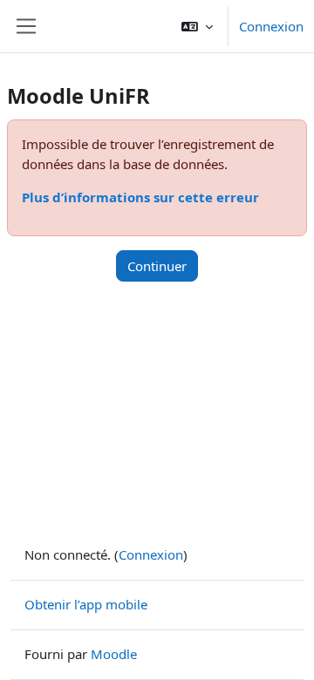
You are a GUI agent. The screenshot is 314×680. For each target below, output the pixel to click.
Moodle (114, 654)
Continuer (157, 266)
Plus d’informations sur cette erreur (140, 197)
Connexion (271, 26)
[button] (197, 26)
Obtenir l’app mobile (85, 604)
